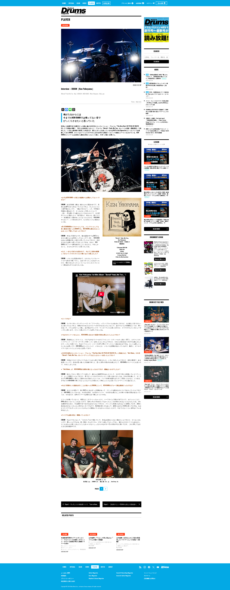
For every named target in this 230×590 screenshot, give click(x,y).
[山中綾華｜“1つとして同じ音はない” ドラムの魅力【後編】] (101, 527)
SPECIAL (71, 3)
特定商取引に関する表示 (68, 581)
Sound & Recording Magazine (124, 573)
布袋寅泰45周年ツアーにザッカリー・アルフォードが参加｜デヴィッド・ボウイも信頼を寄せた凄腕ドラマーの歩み (73, 540)
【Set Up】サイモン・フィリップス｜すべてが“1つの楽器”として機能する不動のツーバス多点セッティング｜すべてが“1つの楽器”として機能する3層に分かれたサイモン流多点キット (156, 328)
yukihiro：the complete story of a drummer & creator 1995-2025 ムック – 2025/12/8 (161, 278)
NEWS (84, 3)
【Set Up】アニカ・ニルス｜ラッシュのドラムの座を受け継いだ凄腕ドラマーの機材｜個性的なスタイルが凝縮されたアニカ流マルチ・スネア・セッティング (156, 386)
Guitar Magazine (93, 573)
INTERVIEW (65, 25)
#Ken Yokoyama (94, 94)
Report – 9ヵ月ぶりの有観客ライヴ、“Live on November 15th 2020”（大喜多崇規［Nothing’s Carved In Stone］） (82, 504)
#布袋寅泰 (83, 549)
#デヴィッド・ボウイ (66, 547)
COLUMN (64, 534)
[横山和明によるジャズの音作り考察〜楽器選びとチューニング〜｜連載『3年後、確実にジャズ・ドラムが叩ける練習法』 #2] (156, 182)
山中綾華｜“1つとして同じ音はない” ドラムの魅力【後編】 (101, 539)
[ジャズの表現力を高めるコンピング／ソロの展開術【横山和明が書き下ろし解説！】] (156, 156)
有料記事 (106, 3)
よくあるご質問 (65, 573)
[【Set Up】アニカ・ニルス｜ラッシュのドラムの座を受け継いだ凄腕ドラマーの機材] (156, 374)
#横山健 (101, 94)
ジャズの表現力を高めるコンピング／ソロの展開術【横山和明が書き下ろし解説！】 (156, 167)
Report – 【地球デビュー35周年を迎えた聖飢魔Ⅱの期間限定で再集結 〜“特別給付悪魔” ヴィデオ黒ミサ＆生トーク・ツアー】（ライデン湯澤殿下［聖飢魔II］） (122, 504)
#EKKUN (79, 94)
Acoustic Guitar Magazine (123, 576)
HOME (64, 3)
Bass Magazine (93, 576)
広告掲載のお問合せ (149, 578)
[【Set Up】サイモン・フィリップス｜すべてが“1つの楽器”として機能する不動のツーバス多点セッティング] (156, 314)
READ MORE (156, 229)
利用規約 (63, 576)
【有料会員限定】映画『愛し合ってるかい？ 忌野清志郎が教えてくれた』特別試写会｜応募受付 (157, 76)
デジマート (147, 576)
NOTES (98, 3)
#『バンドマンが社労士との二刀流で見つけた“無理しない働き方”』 (100, 543)
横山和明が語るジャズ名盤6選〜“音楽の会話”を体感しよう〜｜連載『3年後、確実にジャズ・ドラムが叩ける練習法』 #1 (156, 221)
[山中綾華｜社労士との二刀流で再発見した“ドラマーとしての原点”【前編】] (128, 527)
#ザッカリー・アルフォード (68, 546)
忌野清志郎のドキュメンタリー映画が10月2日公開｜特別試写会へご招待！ (157, 85)
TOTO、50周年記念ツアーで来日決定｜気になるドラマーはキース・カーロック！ (157, 94)
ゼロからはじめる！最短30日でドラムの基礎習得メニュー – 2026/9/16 (161, 264)
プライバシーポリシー (67, 578)
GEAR (78, 3)
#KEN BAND (86, 94)
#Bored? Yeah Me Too (67, 94)
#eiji (75, 94)
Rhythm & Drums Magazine (96, 578)
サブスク (164, 78)
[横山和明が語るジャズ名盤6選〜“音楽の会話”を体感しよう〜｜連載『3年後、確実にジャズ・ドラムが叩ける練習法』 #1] (156, 209)
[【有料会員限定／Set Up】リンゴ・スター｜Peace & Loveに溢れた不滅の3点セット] (156, 345)
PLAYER (91, 3)
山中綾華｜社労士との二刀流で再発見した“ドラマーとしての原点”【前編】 (128, 540)
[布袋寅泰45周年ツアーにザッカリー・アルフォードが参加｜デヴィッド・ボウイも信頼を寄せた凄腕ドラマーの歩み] (73, 527)
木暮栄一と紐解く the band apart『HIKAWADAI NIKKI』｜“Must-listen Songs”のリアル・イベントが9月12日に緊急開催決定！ (157, 121)
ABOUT (110, 567)
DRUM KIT (148, 321)
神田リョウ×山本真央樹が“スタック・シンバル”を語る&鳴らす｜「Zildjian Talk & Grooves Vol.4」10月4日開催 (157, 131)
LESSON (147, 163)
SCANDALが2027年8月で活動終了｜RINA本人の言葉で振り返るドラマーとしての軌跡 (157, 111)
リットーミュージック (150, 573)
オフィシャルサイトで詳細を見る (121, 262)
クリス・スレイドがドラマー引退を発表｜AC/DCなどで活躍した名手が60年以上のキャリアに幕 (157, 103)
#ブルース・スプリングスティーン (70, 549)
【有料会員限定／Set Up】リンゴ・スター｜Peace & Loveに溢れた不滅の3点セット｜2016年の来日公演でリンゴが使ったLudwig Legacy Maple (156, 357)
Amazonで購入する (160, 259)
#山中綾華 (91, 545)
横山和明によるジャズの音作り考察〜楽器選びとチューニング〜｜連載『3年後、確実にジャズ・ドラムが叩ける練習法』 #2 (156, 193)
